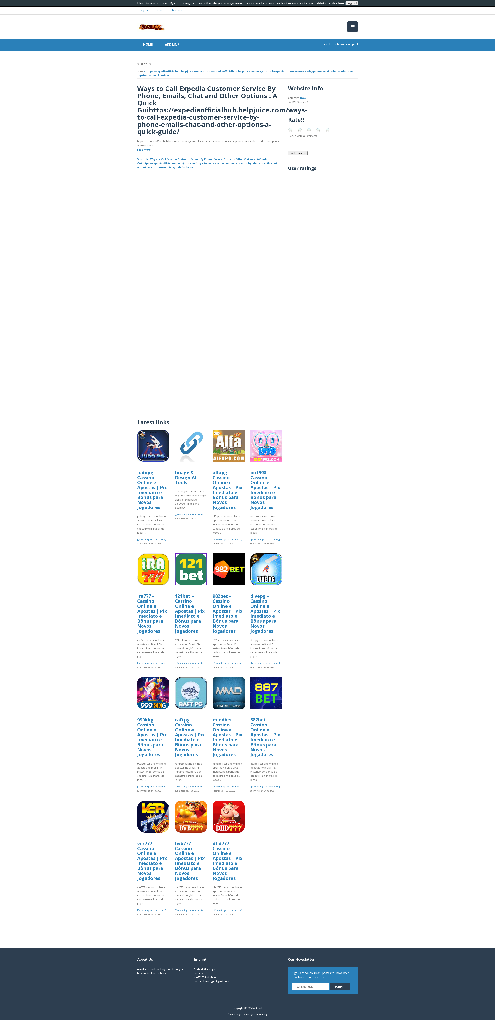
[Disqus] (209, 365)
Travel (303, 98)
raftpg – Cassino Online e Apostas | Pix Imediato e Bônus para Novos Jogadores (190, 737)
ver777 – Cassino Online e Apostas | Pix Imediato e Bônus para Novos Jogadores (152, 860)
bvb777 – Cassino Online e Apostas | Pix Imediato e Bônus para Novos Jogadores (190, 860)
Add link (172, 44)
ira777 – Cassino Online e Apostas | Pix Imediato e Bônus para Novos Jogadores (152, 613)
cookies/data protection (325, 3)
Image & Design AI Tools (185, 477)
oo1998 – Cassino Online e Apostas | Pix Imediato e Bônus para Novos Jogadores (265, 489)
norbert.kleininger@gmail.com (211, 981)
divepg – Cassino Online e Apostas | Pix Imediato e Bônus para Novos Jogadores (265, 613)
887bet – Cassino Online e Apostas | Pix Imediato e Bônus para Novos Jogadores (265, 737)
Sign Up (144, 10)
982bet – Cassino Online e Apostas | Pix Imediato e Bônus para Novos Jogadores (227, 613)
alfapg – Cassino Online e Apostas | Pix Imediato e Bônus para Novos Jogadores (227, 489)
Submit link (175, 10)
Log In (159, 10)
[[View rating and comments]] (152, 539)
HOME (148, 44)
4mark (259, 1008)
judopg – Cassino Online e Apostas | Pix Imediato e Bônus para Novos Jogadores (152, 489)
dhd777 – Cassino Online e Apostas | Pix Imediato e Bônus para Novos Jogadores (227, 860)
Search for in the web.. (207, 163)
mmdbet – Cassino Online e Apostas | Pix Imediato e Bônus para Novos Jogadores (227, 737)
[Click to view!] (209, 244)
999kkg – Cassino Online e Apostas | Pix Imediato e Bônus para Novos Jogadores (152, 737)
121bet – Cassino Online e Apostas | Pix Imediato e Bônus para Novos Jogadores (190, 613)
